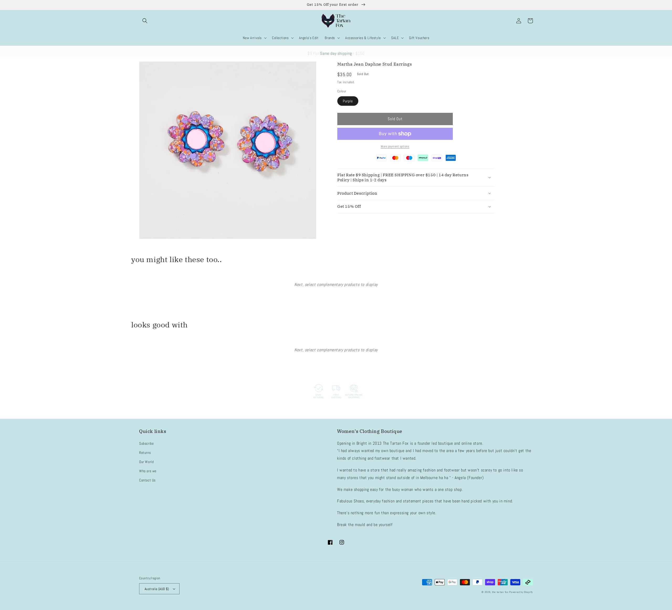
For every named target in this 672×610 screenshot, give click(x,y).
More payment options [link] (395, 146)
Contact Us (147, 480)
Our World (146, 461)
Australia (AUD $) (157, 589)
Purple (348, 101)
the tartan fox (500, 592)
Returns (145, 452)
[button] (145, 20)
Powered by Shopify (521, 592)
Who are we (147, 471)
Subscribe (146, 443)
